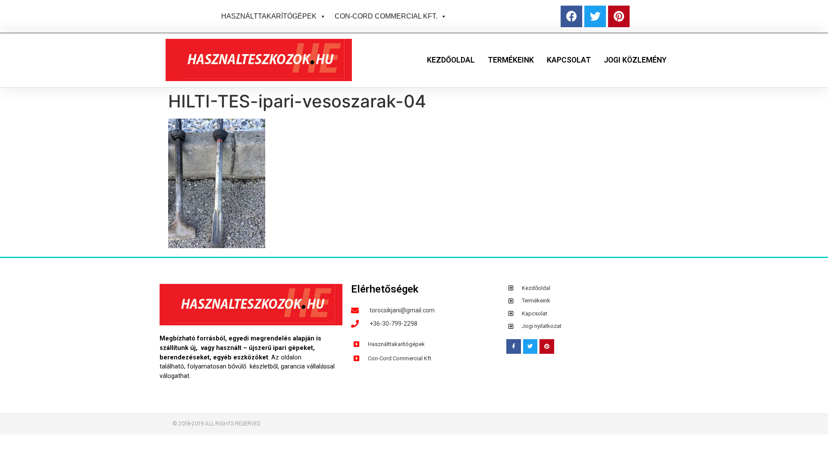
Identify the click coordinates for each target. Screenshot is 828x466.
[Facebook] (571, 16)
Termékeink (511, 60)
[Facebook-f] (513, 346)
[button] (321, 16)
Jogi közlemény (635, 60)
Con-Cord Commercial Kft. (386, 16)
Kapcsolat (569, 60)
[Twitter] (595, 16)
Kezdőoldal (451, 60)
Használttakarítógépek (269, 16)
